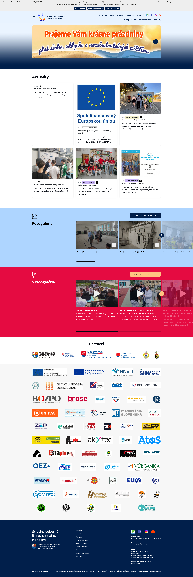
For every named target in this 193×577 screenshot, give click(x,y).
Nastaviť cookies (112, 8)
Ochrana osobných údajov (65, 571)
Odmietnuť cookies (95, 8)
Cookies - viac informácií (98, 571)
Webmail (120, 15)
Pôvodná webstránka (133, 15)
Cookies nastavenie (81, 571)
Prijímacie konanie (145, 20)
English (100, 15)
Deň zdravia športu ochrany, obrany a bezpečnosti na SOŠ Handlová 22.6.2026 (137, 311)
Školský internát (81, 543)
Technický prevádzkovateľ (139, 571)
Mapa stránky (110, 15)
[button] (144, 15)
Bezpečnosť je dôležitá (86, 310)
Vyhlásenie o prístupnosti (116, 571)
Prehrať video (97, 294)
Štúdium (134, 20)
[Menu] (34, 17)
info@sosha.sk (136, 563)
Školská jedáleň (81, 547)
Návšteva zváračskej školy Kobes (134, 252)
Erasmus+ (79, 550)
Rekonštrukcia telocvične (87, 252)
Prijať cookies (80, 8)
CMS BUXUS (43, 571)
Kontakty (157, 20)
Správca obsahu (155, 571)
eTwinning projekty (82, 553)
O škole (78, 534)
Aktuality (125, 20)
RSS (127, 571)
